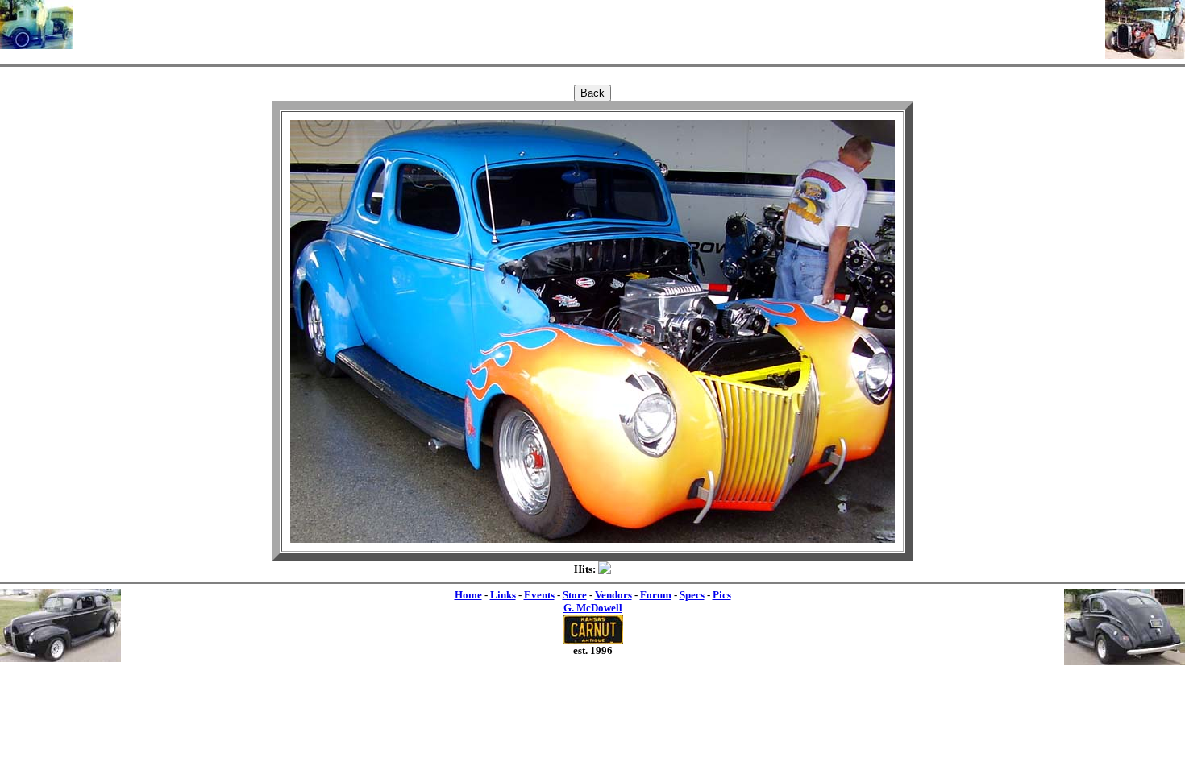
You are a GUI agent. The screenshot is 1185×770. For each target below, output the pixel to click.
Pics (722, 595)
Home (468, 595)
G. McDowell (592, 608)
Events (539, 595)
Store (575, 595)
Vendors (613, 595)
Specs (692, 595)
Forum (656, 595)
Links (503, 595)
